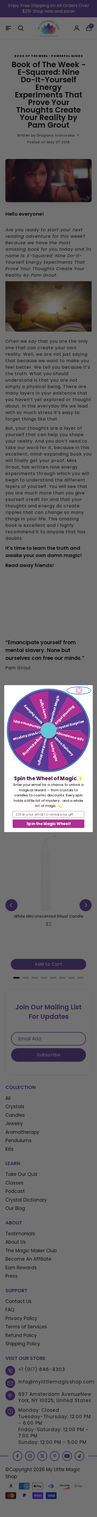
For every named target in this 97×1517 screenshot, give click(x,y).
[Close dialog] (79, 690)
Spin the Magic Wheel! (48, 823)
